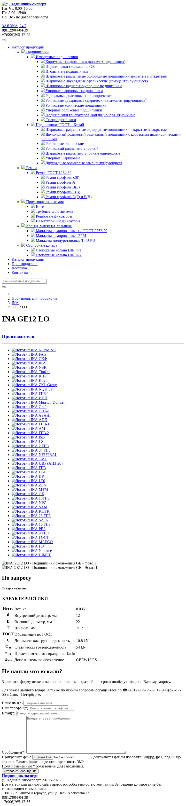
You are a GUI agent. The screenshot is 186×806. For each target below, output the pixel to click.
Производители (25, 264)
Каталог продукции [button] (28, 47)
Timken (44, 372)
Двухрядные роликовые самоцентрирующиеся (83, 163)
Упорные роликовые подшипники (73, 110)
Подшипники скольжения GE (70, 66)
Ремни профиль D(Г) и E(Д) (68, 197)
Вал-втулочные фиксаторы (57, 221)
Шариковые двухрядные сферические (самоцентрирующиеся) (96, 81)
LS (40, 441)
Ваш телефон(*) (15, 708)
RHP (42, 376)
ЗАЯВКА (10, 26)
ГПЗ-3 (43, 424)
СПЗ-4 (43, 411)
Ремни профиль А (60, 182)
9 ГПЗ (43, 533)
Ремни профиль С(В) (62, 192)
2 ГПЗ (43, 446)
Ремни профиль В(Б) (62, 187)
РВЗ (42, 529)
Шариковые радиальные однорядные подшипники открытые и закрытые (106, 129)
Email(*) (8, 713)
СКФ (42, 359)
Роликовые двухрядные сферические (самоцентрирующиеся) (95, 100)
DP (41, 476)
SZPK (43, 520)
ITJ (41, 546)
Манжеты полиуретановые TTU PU (65, 240)
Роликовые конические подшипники (76, 105)
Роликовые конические (64, 143)
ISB (41, 437)
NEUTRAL (47, 455)
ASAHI (44, 415)
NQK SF (45, 389)
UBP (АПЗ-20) (50, 463)
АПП (42, 420)
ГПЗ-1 (43, 393)
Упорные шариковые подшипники (74, 91)
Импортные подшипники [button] (56, 57)
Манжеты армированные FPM (60, 236)
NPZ (42, 503)
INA (15, 303)
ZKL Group (47, 385)
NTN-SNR (47, 350)
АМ (41, 428)
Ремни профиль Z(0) (62, 177)
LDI (41, 481)
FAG (42, 354)
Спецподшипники (60, 120)
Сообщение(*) (13, 752)
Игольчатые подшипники (66, 71)
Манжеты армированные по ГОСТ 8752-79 (71, 231)
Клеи (39, 206)
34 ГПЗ (44, 450)
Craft (42, 407)
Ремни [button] (31, 168)
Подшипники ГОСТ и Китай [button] (59, 125)
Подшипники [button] (37, 52)
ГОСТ (43, 537)
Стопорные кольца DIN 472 (58, 255)
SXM (42, 507)
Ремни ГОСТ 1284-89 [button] (53, 173)
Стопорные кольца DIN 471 (58, 250)
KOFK (44, 511)
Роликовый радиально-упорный (72, 148)
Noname (45, 550)
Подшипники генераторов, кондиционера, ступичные (90, 115)
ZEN (42, 485)
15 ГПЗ (44, 524)
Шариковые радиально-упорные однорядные (82, 153)
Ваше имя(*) (12, 703)
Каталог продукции (28, 259)
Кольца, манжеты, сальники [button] (48, 226)
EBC (42, 472)
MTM (43, 489)
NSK (42, 367)
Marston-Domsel (51, 402)
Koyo (42, 380)
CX (41, 494)
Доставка (19, 268)
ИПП (42, 398)
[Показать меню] (4, 40)
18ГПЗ (44, 498)
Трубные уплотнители (54, 211)
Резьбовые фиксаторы (53, 216)
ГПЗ (42, 468)
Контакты (20, 272)
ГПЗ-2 (43, 433)
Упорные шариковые (62, 158)
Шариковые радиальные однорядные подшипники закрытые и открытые (106, 76)
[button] (93, 336)
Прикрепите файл (16, 757)
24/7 (22, 26)
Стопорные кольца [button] (41, 245)
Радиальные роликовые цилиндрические (79, 96)
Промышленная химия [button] (44, 202)
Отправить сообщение (20, 771)
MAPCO (45, 542)
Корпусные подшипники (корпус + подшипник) (85, 62)
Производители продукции (34, 298)
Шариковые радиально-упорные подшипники (83, 86)
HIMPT (44, 555)
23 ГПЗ (44, 516)
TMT (42, 459)
